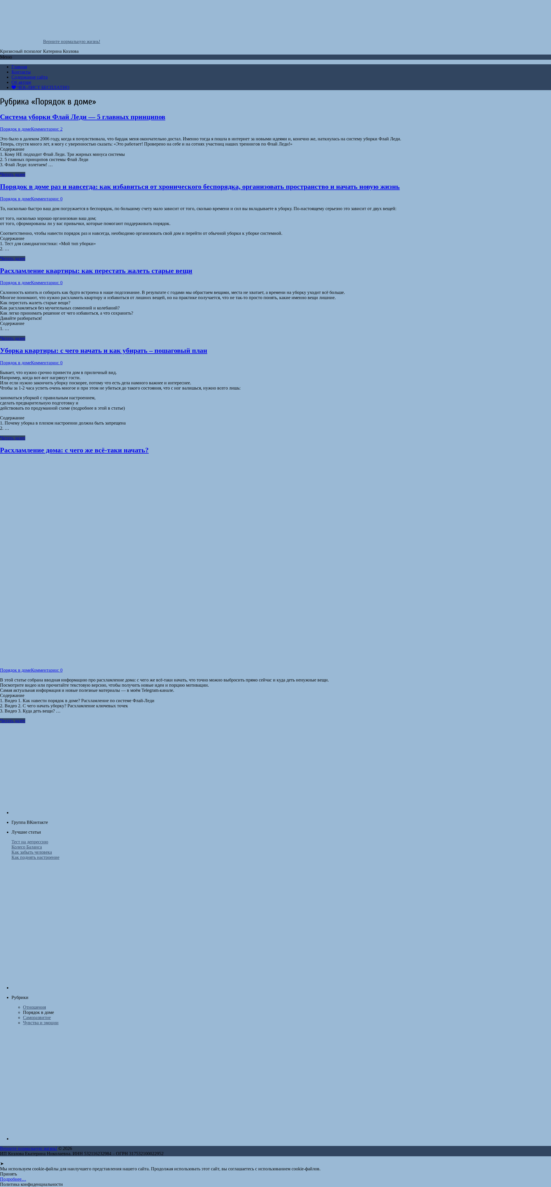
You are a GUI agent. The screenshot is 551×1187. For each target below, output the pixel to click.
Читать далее (12, 174)
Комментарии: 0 (47, 198)
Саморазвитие (37, 1017)
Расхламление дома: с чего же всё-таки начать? (74, 450)
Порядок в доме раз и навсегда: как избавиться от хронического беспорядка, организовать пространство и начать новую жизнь (200, 186)
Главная (19, 66)
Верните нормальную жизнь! (71, 41)
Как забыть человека (31, 852)
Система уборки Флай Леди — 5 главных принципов (82, 117)
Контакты (21, 71)
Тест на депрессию (29, 841)
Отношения (34, 1007)
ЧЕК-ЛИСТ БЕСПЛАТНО (42, 87)
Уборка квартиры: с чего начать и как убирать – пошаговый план (103, 350)
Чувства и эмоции (41, 1022)
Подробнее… (13, 1179)
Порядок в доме (15, 129)
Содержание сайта (29, 77)
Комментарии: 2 (47, 129)
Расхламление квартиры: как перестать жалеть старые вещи (96, 270)
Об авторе (21, 82)
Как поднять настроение (35, 857)
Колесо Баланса (26, 847)
